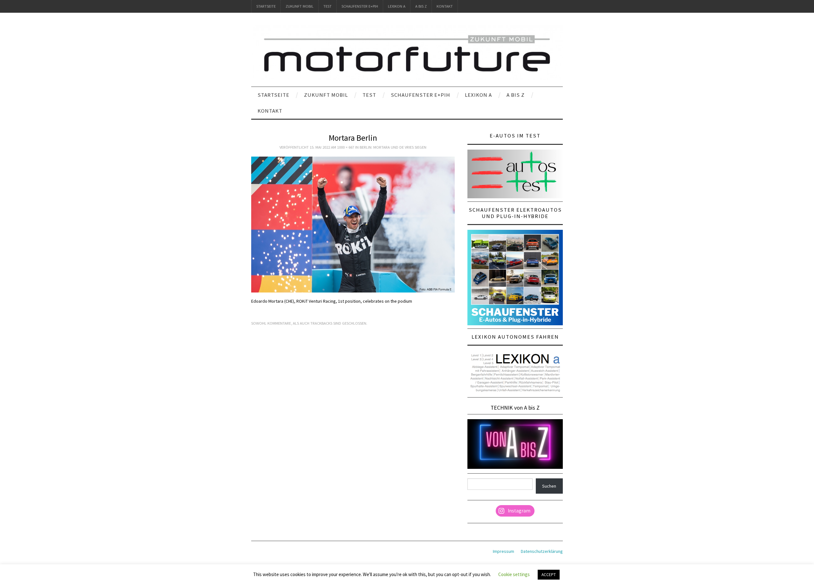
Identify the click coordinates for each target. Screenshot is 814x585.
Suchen (549, 486)
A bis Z (421, 6)
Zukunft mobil (300, 6)
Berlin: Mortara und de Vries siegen (393, 147)
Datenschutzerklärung (542, 551)
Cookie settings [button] (514, 574)
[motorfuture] (407, 52)
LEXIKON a (396, 6)
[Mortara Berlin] (353, 224)
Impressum (503, 551)
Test (327, 6)
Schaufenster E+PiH (359, 6)
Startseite (266, 6)
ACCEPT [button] (549, 574)
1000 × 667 (345, 147)
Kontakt (445, 6)
